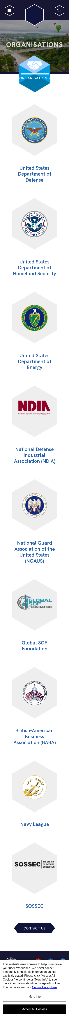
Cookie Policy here (44, 987)
